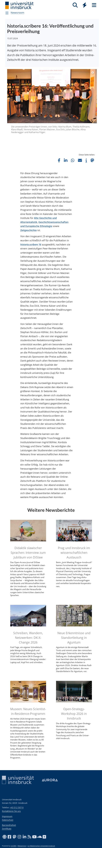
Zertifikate (6, 828)
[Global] (84, 5)
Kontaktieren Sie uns (11, 811)
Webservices (22, 846)
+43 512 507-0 (17, 807)
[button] (59, 145)
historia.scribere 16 (30, 230)
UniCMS (13, 846)
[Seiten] (94, 5)
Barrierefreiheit (9, 825)
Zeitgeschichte (28, 215)
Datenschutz (7, 820)
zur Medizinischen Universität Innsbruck (41, 846)
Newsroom (17, 12)
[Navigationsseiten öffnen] (7, 13)
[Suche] (75, 5)
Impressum (7, 816)
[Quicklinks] (84, 5)
